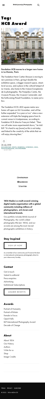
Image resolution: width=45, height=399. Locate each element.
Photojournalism (7, 148)
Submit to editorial (11, 275)
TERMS (3, 388)
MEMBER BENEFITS (17, 292)
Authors (7, 346)
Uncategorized (20, 148)
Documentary (6, 147)
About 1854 (9, 340)
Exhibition (21, 147)
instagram (23, 177)
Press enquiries (10, 278)
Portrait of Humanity (12, 308)
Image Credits (10, 356)
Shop (6, 353)
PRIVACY (9, 388)
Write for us (9, 350)
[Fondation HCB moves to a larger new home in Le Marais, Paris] (22, 46)
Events (14, 147)
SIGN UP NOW (15, 245)
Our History (9, 343)
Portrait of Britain (11, 312)
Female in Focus (10, 315)
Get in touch (9, 271)
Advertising (8, 281)
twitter (23, 186)
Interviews (29, 147)
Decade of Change (12, 325)
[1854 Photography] (22, 5)
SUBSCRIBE (17, 388)
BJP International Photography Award (19, 321)
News (36, 147)
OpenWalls (9, 318)
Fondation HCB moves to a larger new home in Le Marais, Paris (22, 70)
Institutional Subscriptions (14, 284)
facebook (23, 182)
